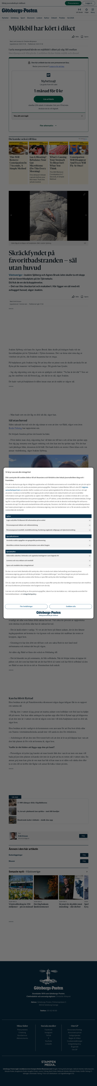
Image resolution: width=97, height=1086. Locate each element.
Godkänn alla (71, 606)
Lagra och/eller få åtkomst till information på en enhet (25, 520)
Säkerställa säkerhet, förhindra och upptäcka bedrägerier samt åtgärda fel (32, 556)
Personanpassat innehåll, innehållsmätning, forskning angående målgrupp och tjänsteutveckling (40, 530)
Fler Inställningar (26, 606)
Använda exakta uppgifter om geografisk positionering (25, 540)
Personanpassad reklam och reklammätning (22, 525)
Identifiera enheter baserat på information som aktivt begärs (28, 545)
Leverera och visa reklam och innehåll (19, 561)
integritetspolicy (29, 594)
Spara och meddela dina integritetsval (19, 565)
